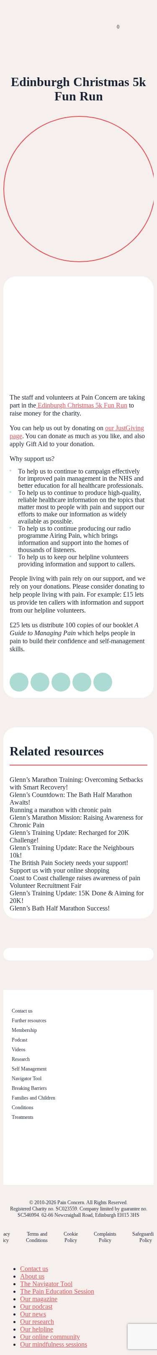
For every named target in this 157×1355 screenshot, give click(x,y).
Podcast (19, 1040)
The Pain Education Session (57, 1291)
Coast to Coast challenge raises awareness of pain (75, 877)
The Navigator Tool (46, 1283)
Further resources (29, 1020)
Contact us (22, 1011)
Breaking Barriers (29, 1088)
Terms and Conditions (37, 1237)
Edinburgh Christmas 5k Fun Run (81, 405)
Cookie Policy (71, 1237)
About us (32, 1276)
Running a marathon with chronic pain (60, 809)
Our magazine (38, 1298)
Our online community (50, 1336)
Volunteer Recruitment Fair (45, 885)
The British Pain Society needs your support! (69, 862)
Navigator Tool (26, 1078)
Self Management (29, 1069)
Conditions (22, 1107)
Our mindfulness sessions (53, 1344)
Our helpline (36, 1329)
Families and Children (33, 1098)
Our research (37, 1321)
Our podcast (36, 1306)
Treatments (22, 1117)
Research (21, 1059)
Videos (19, 1049)
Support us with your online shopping (59, 870)
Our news (33, 1314)
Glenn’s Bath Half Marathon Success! (60, 908)
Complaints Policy (105, 1237)
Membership (24, 1030)
